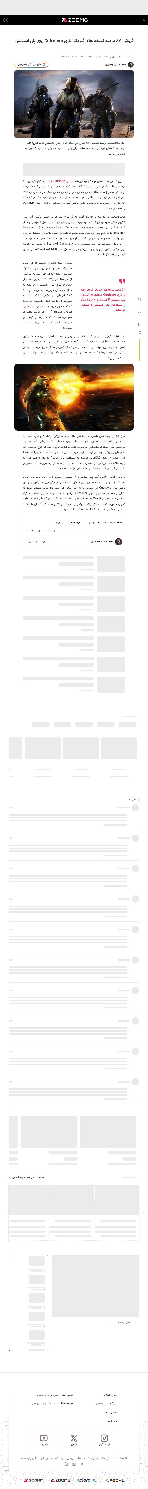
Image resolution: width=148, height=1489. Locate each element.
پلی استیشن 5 (92, 187)
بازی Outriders (62, 181)
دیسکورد (28, 306)
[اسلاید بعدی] (4, 1212)
